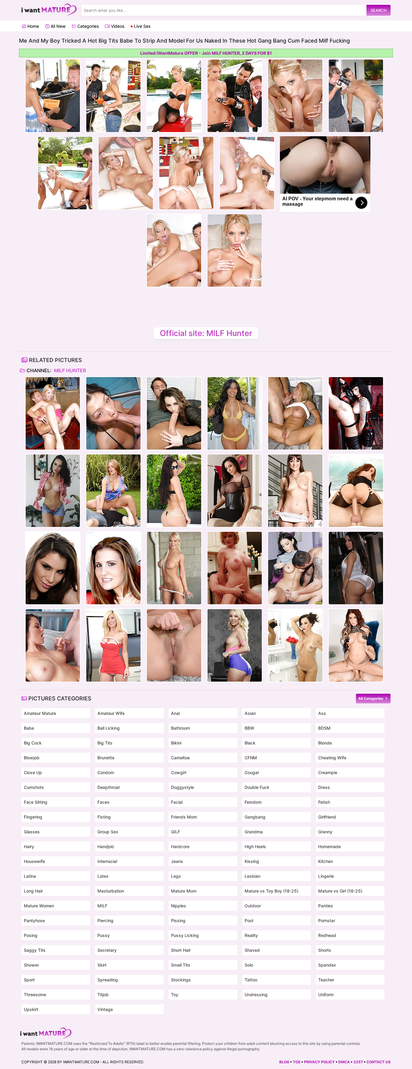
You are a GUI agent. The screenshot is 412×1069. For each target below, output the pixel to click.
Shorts (324, 950)
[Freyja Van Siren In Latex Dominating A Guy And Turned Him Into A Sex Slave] (356, 413)
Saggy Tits (35, 950)
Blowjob (32, 757)
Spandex (327, 964)
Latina (30, 876)
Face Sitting (35, 802)
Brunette (105, 757)
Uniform (326, 994)
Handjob (105, 846)
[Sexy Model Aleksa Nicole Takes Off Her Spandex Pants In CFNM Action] (53, 568)
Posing (30, 935)
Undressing (256, 994)
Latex (103, 876)
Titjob (103, 994)
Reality (251, 935)
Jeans (177, 861)
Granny (325, 831)
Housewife (34, 861)
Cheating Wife (332, 757)
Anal (175, 713)
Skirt (101, 964)
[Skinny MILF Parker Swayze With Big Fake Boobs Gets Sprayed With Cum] (113, 645)
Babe (29, 728)
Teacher (326, 979)
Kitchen (325, 861)
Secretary (107, 950)
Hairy (29, 846)
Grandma (254, 831)
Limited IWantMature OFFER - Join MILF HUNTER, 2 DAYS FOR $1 (206, 53)
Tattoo (251, 979)
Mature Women (39, 905)
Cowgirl (178, 772)
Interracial (107, 861)
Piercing (105, 920)
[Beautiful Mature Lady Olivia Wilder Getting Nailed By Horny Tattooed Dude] (295, 490)
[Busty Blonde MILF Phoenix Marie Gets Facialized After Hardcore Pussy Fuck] (174, 645)
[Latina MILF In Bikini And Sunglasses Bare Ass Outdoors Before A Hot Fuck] (174, 490)
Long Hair (33, 890)
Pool (249, 920)
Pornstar (326, 920)
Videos (117, 26)
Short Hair (181, 950)
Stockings (181, 979)
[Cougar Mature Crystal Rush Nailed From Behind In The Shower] (53, 490)
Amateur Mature (40, 713)
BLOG (284, 1062)
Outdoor (253, 905)
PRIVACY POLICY (319, 1062)
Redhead (327, 935)
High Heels (255, 846)
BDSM (324, 728)
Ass (322, 713)
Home (32, 26)
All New (57, 26)
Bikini (176, 742)
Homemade (329, 846)
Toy (174, 994)
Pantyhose (34, 920)
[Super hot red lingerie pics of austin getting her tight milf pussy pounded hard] (113, 568)
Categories (87, 26)
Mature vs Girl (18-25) (340, 890)
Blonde (325, 742)
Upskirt (31, 1009)
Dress (324, 787)
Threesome (35, 994)
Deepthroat (108, 787)
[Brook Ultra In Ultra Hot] (356, 645)
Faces (103, 802)
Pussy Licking (185, 935)
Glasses (32, 831)
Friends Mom (184, 816)
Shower (31, 964)
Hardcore (180, 846)
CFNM (251, 757)
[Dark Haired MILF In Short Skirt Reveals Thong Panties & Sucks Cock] (295, 568)
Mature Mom (183, 890)
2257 (358, 1062)
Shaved (252, 950)
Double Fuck (257, 787)
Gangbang (255, 816)
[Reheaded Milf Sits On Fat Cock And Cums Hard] (235, 568)
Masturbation (110, 890)
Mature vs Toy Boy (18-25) (271, 890)
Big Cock (33, 742)
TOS (296, 1062)
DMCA (344, 1062)
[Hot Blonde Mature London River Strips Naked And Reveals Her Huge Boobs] (174, 568)
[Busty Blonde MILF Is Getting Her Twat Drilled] (295, 413)
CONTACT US (378, 1062)
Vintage (105, 1009)
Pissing (178, 920)
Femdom (253, 802)
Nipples (178, 905)
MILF (102, 905)
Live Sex (142, 26)
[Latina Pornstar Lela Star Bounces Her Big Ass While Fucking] (356, 568)
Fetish (324, 802)
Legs (176, 876)
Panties (325, 905)
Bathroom (180, 728)
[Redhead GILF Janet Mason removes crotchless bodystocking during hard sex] (356, 490)
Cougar (252, 772)
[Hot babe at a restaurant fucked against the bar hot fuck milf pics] (53, 413)
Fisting (104, 816)
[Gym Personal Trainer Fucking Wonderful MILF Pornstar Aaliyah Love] (235, 645)
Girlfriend (327, 816)
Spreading (107, 979)
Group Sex (107, 831)
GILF (175, 831)
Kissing (252, 861)
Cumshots (34, 787)
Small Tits (180, 964)
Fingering (33, 816)
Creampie (327, 772)
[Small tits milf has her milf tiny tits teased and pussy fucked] (174, 413)
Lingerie (326, 876)
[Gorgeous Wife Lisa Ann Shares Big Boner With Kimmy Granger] (295, 645)
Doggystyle (182, 787)
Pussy (103, 935)
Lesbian (252, 876)
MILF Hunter (69, 370)
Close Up (33, 772)
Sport (29, 979)
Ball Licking (108, 728)
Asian (250, 713)
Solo (249, 964)
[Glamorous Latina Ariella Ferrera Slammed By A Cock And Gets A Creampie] (235, 490)
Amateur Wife (111, 713)
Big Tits (105, 742)
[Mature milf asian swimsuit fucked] (113, 413)
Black (250, 742)
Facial (176, 802)
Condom (105, 772)
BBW (249, 728)
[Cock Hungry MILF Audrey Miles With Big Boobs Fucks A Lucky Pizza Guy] (53, 645)
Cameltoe (180, 757)
